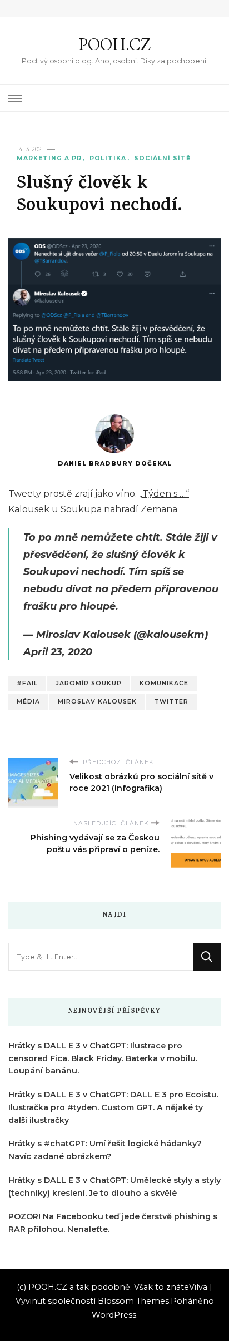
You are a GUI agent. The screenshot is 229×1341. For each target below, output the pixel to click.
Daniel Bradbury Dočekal (115, 463)
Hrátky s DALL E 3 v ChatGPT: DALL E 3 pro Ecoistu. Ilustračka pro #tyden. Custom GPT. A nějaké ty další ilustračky (113, 1107)
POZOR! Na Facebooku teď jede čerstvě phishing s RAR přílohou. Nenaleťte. (112, 1222)
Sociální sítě (162, 158)
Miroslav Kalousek (97, 701)
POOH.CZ (114, 44)
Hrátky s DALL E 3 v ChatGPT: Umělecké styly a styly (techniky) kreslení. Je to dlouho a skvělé (114, 1186)
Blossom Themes (133, 1301)
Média (28, 701)
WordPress (114, 1315)
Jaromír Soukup (89, 683)
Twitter (171, 701)
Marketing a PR (49, 158)
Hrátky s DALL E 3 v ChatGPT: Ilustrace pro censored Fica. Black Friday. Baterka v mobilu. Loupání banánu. (102, 1058)
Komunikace (164, 683)
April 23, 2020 (57, 651)
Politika (107, 158)
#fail (27, 683)
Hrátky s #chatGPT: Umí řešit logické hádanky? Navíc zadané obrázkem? (105, 1150)
